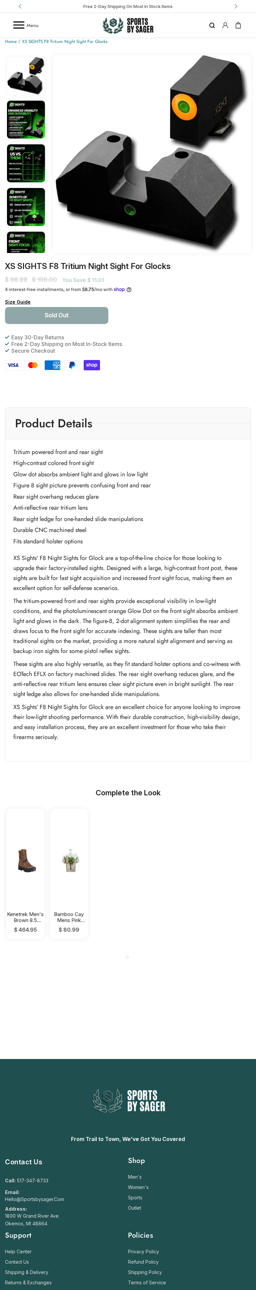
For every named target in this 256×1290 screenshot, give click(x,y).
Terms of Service (147, 1282)
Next (235, 6)
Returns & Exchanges (28, 1282)
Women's (138, 1187)
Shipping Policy (145, 1272)
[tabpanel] (25, 874)
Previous (20, 6)
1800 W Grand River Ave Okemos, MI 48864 (32, 1219)
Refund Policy (143, 1262)
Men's (135, 1177)
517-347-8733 (32, 1180)
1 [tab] (127, 957)
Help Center (18, 1251)
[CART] (238, 25)
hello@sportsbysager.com (34, 1199)
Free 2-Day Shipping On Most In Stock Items (128, 6)
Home (11, 42)
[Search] (212, 25)
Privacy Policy (143, 1251)
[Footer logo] (128, 1129)
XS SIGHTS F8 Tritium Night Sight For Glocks (64, 42)
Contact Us (17, 1262)
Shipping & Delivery (26, 1272)
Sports (135, 1197)
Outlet (134, 1208)
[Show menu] (18, 25)
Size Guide (18, 302)
